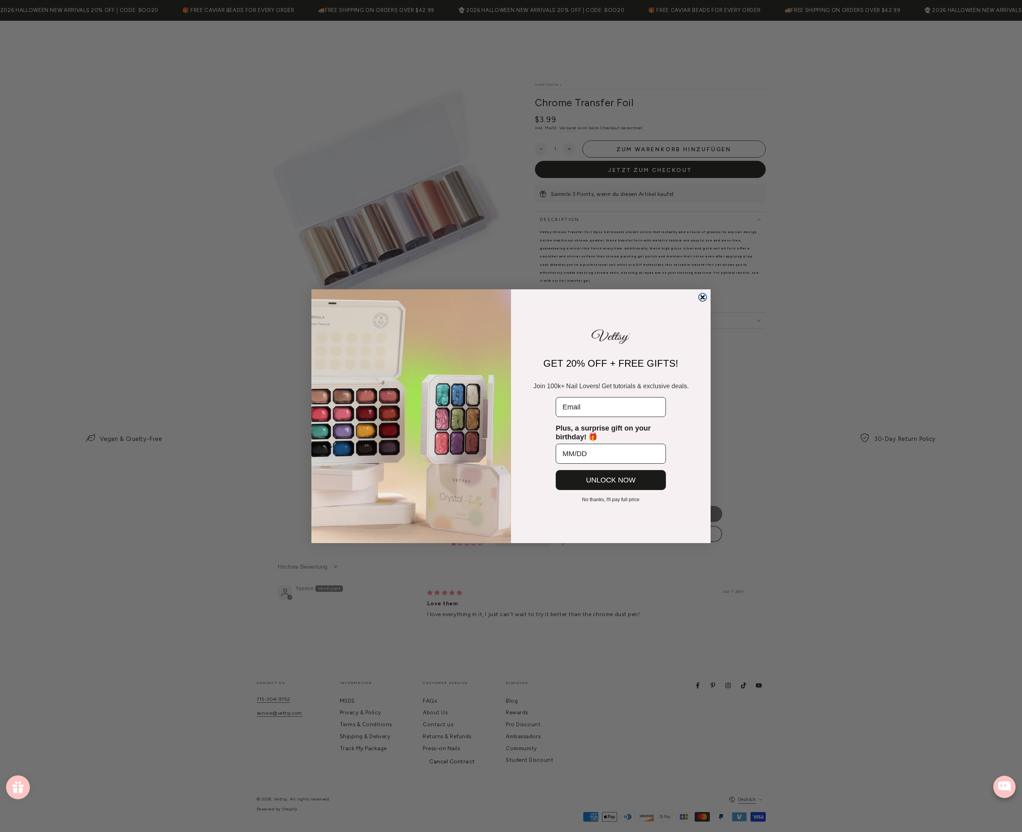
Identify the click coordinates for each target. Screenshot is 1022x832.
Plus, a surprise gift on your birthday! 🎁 (603, 432)
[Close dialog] (703, 297)
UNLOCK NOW (611, 480)
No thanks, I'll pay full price (611, 499)
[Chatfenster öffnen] (1004, 787)
